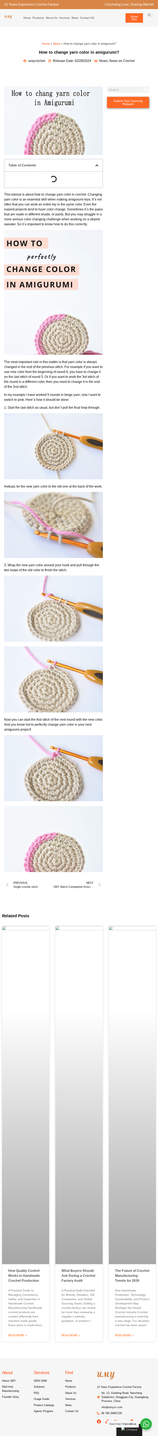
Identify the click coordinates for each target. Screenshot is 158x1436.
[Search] (146, 90)
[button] (97, 165)
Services (64, 17)
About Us (51, 17)
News (75, 17)
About (7, 1372)
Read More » (17, 1335)
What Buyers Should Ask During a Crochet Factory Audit (78, 1275)
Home (27, 17)
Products (38, 17)
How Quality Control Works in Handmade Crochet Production (24, 1275)
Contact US (87, 17)
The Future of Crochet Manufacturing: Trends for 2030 (132, 1275)
